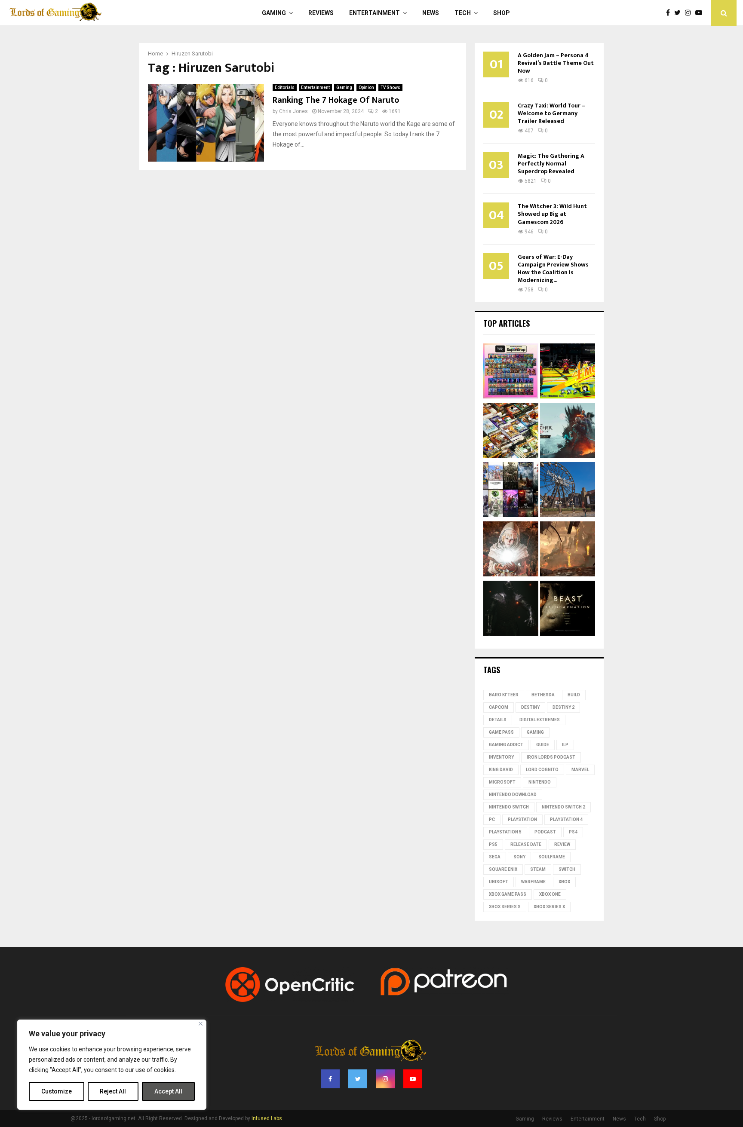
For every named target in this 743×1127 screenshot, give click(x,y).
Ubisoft (498, 881)
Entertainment (374, 12)
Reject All (113, 1091)
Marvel (580, 769)
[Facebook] (670, 13)
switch (567, 869)
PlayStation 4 (566, 819)
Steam (538, 869)
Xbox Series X (549, 906)
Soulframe (551, 856)
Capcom (498, 707)
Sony (519, 856)
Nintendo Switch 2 (563, 807)
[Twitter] (679, 13)
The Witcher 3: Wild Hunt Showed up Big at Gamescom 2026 (552, 214)
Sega (494, 856)
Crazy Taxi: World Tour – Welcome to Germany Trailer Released (551, 113)
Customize (56, 1091)
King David (501, 769)
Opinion (366, 87)
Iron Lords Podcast (551, 757)
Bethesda (543, 694)
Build (574, 694)
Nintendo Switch (509, 807)
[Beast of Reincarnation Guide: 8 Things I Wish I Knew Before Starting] (567, 609)
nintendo (539, 782)
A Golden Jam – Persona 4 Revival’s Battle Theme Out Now (556, 63)
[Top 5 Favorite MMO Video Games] (510, 491)
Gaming (274, 12)
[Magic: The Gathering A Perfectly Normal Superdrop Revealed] (510, 372)
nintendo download (513, 794)
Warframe (533, 881)
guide (542, 744)
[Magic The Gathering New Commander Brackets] (510, 431)
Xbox (564, 881)
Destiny (530, 707)
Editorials (285, 87)
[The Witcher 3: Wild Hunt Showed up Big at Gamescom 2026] (567, 431)
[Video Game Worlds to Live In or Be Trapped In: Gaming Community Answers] (567, 550)
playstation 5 (505, 832)
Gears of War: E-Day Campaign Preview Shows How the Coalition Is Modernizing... (553, 268)
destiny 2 (563, 707)
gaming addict (506, 744)
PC (492, 819)
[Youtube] (700, 13)
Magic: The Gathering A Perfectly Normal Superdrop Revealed (551, 163)
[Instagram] (690, 13)
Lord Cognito (542, 769)
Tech (462, 12)
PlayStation (522, 819)
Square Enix (503, 869)
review (562, 844)
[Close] (201, 1024)
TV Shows (390, 87)
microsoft (502, 782)
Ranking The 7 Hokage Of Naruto (336, 100)
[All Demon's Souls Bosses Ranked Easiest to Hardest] (510, 550)
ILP (565, 744)
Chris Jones (293, 111)
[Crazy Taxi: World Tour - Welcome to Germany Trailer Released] (567, 491)
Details (498, 719)
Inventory (501, 757)
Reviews (321, 12)
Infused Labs (267, 1118)
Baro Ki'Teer (504, 694)
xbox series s (505, 906)
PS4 (573, 832)
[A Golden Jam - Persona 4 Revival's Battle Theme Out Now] (567, 372)
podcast (545, 832)
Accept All (168, 1091)
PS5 (493, 844)
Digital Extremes (539, 719)
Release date (525, 844)
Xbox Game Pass (507, 894)
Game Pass (501, 732)
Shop (501, 12)
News (430, 12)
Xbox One (550, 894)
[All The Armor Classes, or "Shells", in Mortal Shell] (510, 609)
